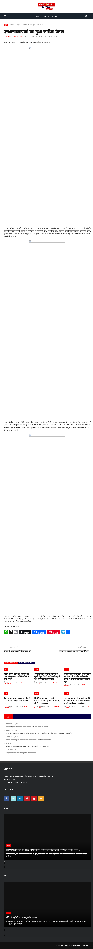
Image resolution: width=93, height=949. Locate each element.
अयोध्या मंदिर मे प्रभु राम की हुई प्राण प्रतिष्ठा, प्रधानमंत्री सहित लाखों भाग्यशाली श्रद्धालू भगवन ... (43, 849)
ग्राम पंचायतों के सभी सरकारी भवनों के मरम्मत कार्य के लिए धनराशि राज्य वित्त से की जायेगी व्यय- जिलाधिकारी (77, 700)
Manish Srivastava (14, 37)
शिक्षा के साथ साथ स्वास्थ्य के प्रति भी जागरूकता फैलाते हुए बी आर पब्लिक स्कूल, (17, 700)
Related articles (11, 663)
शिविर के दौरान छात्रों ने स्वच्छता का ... (18, 651)
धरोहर (8, 913)
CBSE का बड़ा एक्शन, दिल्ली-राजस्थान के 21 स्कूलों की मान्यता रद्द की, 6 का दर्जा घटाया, (47, 700)
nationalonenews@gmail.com (16, 782)
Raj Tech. (86, 945)
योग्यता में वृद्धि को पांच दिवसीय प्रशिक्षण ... (75, 651)
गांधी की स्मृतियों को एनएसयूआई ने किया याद (22, 917)
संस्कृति (8, 845)
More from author (26, 663)
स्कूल (6, 25)
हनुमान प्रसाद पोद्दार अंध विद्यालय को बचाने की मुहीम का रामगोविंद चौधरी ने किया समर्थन (16, 676)
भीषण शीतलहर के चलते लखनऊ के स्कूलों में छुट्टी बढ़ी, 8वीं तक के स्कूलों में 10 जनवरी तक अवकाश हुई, (47, 676)
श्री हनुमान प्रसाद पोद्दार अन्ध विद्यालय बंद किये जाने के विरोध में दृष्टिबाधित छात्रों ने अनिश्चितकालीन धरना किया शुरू (77, 678)
